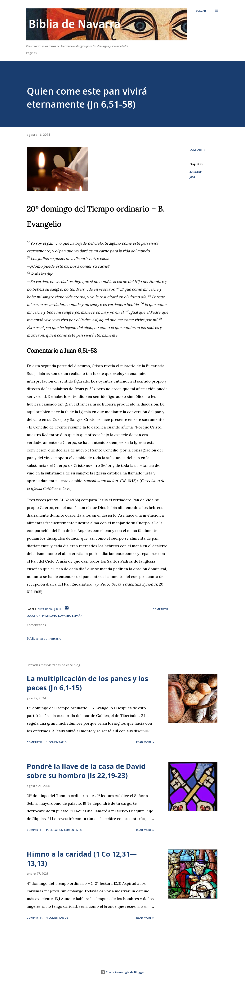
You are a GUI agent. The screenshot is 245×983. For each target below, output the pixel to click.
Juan (192, 177)
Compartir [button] (197, 150)
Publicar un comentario (44, 638)
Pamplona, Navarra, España (62, 616)
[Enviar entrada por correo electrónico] (66, 609)
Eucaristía (195, 171)
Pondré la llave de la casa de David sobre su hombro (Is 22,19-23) (86, 771)
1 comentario (56, 742)
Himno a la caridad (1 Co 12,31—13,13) (82, 858)
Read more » (145, 742)
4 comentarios (57, 917)
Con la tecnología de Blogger (125, 972)
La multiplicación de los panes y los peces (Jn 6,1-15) (87, 683)
